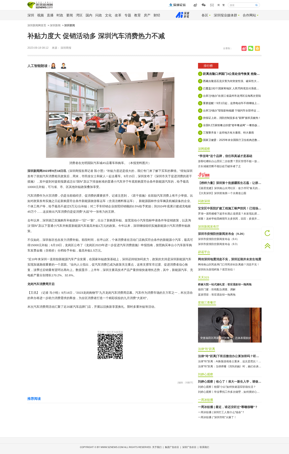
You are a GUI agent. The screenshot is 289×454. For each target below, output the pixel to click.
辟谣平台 (204, 252)
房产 (147, 15)
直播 (50, 15)
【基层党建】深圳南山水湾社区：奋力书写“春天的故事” (230, 188)
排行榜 (208, 65)
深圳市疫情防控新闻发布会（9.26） (222, 233)
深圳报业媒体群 (225, 15)
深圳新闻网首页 (36, 25)
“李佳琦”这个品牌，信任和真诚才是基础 (225, 156)
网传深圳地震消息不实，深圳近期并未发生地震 (229, 259)
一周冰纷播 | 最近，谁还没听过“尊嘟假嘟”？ (228, 407)
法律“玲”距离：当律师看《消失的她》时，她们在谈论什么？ (230, 366)
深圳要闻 (69, 25)
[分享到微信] (251, 48)
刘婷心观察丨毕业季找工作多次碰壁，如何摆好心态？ (230, 391)
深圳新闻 (55, 25)
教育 (137, 15)
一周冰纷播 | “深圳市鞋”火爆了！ (217, 417)
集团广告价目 (172, 447)
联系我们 (204, 447)
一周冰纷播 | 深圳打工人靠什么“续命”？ (221, 412)
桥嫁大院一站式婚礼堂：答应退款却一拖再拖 (225, 284)
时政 (60, 15)
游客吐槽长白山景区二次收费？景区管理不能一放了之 (230, 161)
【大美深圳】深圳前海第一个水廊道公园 (222, 193)
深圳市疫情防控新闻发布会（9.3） (218, 244)
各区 (205, 15)
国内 (89, 15)
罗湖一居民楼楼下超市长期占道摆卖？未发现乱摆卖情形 (230, 213)
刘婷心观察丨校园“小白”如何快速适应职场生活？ (227, 386)
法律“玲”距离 (206, 349)
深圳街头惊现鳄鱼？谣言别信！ (216, 269)
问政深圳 (204, 201)
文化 (108, 15)
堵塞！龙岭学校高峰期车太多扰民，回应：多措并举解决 (230, 218)
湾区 (79, 15)
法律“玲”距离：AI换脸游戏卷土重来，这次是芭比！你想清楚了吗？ (230, 361)
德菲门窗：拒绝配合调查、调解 (216, 289)
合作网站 (249, 15)
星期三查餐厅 (207, 302)
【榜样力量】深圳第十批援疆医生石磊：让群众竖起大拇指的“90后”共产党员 (230, 183)
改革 (118, 15)
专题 (127, 15)
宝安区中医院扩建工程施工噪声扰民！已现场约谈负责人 (230, 208)
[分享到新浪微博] (245, 48)
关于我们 (157, 447)
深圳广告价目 (189, 447)
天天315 (203, 277)
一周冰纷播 (205, 399)
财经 (157, 15)
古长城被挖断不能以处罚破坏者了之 (219, 166)
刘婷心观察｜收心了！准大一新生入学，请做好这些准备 (230, 381)
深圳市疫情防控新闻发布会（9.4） (218, 239)
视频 (40, 15)
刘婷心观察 (205, 374)
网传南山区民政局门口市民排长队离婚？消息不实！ (229, 264)
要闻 (69, 15)
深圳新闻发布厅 (208, 226)
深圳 (30, 15)
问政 (98, 15)
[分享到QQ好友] (258, 48)
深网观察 (204, 148)
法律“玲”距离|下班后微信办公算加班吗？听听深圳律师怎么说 (230, 356)
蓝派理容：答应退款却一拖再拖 (216, 294)
